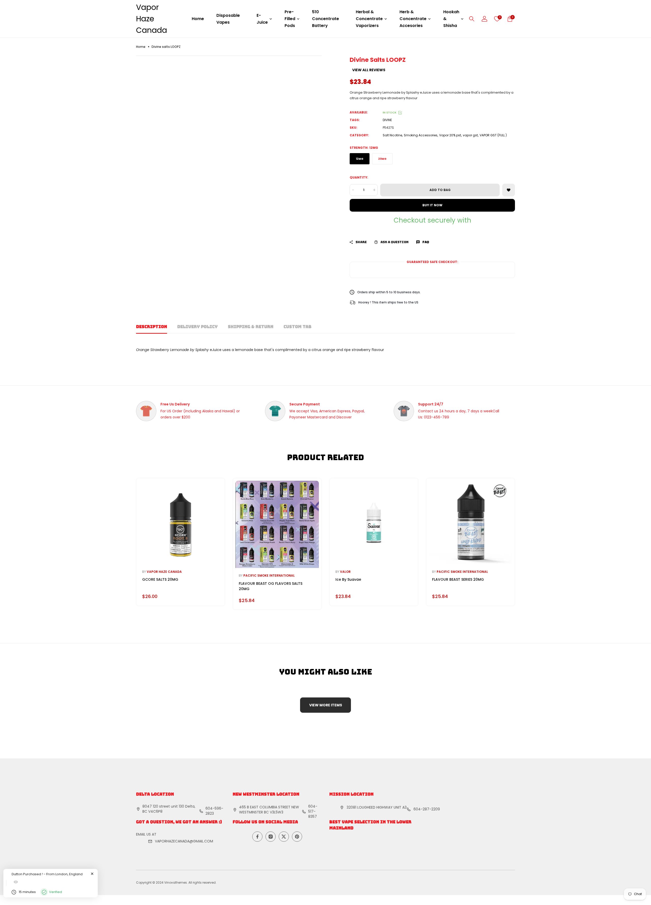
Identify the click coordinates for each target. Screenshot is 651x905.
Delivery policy (197, 326)
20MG (382, 159)
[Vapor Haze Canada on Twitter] (284, 836)
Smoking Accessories (420, 135)
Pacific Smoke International (269, 575)
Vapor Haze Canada (151, 19)
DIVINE (387, 120)
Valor (345, 572)
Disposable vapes (228, 18)
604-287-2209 (426, 809)
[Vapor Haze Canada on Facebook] (257, 836)
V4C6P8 (155, 811)
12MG (359, 159)
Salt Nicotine (392, 135)
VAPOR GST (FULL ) (493, 135)
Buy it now (432, 205)
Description (151, 326)
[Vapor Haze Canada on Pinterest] (297, 836)
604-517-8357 (312, 811)
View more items (325, 705)
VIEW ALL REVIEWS (368, 70)
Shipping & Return (250, 326)
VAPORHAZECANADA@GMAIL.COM (184, 841)
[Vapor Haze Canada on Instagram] (270, 836)
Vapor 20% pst (450, 135)
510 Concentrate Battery (325, 18)
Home (198, 19)
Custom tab (298, 326)
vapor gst (470, 135)
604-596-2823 (214, 811)
